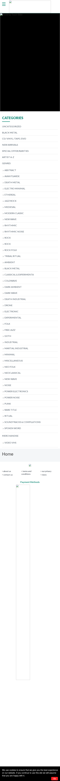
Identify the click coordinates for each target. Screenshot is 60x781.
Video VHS (10, 442)
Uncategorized (11, 126)
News (44, 474)
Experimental (12, 317)
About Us (7, 471)
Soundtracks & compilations (22, 422)
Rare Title (10, 409)
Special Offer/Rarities (15, 151)
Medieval (10, 207)
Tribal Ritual (12, 256)
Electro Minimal (14, 188)
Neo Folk (9, 366)
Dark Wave (10, 293)
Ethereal (10, 194)
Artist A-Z (8, 157)
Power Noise (12, 397)
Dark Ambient (13, 287)
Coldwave (10, 280)
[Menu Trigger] (4, 4)
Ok (54, 778)
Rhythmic (10, 225)
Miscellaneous (13, 360)
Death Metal (12, 182)
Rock (7, 237)
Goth (7, 336)
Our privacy (46, 471)
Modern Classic (14, 213)
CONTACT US (8, 474)
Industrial (11, 342)
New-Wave (10, 379)
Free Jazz (9, 330)
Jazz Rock (10, 200)
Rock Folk (10, 250)
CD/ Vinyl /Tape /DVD (14, 138)
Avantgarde (12, 176)
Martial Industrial (16, 348)
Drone (8, 305)
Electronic (11, 311)
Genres (6, 163)
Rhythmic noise (14, 231)
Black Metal (12, 268)
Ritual (8, 415)
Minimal (9, 354)
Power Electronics (16, 391)
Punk (7, 403)
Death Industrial (15, 299)
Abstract (10, 170)
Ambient (9, 262)
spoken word (12, 428)
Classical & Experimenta (19, 274)
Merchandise (10, 435)
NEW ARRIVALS (10, 144)
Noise (7, 385)
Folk (7, 323)
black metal (9, 132)
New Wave (10, 219)
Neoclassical (12, 372)
